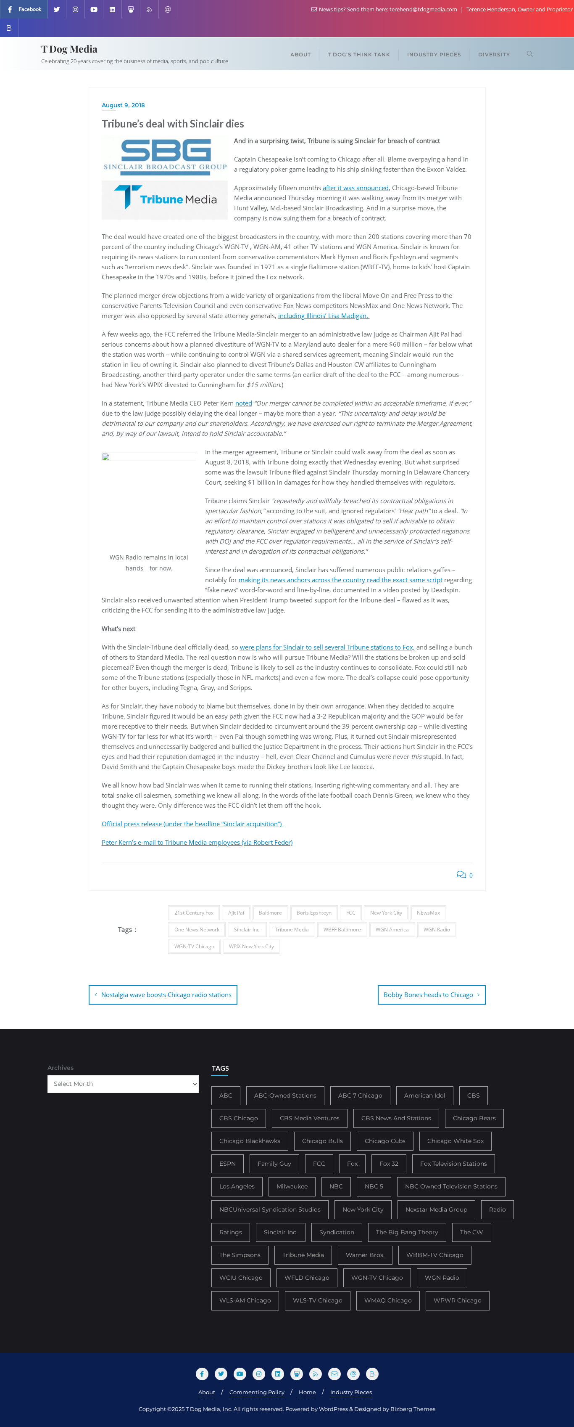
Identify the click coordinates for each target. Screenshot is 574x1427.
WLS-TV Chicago (317, 1300)
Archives (60, 1068)
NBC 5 (374, 1186)
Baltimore (270, 912)
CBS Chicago (238, 1118)
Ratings (230, 1232)
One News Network (196, 929)
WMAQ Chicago (388, 1300)
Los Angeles (237, 1186)
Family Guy (274, 1163)
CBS (473, 1095)
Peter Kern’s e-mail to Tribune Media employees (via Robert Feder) (197, 842)
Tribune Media (292, 929)
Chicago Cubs (385, 1141)
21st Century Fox (193, 912)
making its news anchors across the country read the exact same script (340, 580)
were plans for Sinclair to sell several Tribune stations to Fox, (327, 647)
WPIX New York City (251, 946)
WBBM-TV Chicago (434, 1255)
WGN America (392, 929)
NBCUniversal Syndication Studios (270, 1209)
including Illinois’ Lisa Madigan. (324, 315)
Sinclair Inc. (247, 929)
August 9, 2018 (123, 105)
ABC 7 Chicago (360, 1095)
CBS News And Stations (396, 1118)
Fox (352, 1163)
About (206, 1392)
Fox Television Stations (453, 1163)
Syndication (336, 1232)
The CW (471, 1232)
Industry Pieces (351, 1392)
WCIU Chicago (241, 1277)
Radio (497, 1209)
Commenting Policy (256, 1392)
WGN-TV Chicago (194, 946)
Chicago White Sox (455, 1141)
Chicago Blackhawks (249, 1141)
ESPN (227, 1163)
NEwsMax (428, 912)
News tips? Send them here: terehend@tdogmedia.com (388, 9)
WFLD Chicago (306, 1277)
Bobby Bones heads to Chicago (428, 994)
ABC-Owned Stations (285, 1095)
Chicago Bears (474, 1118)
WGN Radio (437, 929)
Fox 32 (388, 1163)
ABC (225, 1095)
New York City (386, 912)
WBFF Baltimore (342, 929)
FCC (350, 912)
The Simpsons (240, 1255)
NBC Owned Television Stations (451, 1186)
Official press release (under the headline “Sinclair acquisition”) (192, 824)
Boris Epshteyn (314, 912)
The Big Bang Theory (407, 1232)
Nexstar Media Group (436, 1209)
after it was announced (356, 187)
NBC (336, 1186)
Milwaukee (292, 1186)
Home (307, 1392)
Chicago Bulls (322, 1141)
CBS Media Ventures (310, 1118)
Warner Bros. (365, 1255)
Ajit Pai (236, 912)
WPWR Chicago (458, 1300)
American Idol (424, 1095)
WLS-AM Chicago (245, 1300)
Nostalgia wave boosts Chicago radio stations (166, 994)
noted (243, 403)
